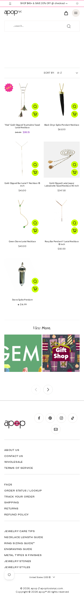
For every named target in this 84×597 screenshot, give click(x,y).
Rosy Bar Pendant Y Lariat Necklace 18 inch (62, 243)
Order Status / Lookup (23, 490)
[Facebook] (39, 418)
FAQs (8, 484)
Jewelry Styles (17, 567)
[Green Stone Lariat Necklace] (22, 218)
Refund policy (16, 514)
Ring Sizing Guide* (19, 543)
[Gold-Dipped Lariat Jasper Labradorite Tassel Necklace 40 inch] (62, 160)
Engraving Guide (18, 549)
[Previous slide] (36, 389)
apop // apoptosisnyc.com (47, 588)
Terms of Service (18, 467)
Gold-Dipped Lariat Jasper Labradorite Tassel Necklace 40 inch (62, 184)
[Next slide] (48, 389)
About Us (11, 450)
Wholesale (13, 461)
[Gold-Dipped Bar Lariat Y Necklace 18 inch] (22, 160)
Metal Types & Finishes (23, 555)
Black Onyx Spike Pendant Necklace (61, 124)
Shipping (11, 502)
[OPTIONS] (35, 114)
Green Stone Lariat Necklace (22, 241)
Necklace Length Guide (23, 537)
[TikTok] (72, 418)
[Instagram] (61, 418)
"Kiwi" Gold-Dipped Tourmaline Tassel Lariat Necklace (22, 126)
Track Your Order (19, 496)
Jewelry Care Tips (19, 531)
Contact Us (13, 456)
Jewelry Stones (17, 561)
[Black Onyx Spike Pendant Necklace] (62, 101)
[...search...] (69, 26)
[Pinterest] (50, 418)
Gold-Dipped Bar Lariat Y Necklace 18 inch (22, 184)
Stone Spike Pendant (22, 299)
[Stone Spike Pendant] (22, 276)
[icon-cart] (66, 13)
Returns (11, 508)
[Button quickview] (35, 106)
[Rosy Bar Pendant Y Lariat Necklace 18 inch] (62, 218)
